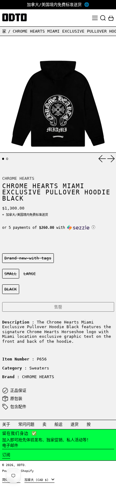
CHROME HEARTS (18, 178)
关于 (6, 424)
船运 (58, 424)
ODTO (20, 465)
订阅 (6, 454)
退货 (75, 424)
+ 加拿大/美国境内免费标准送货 (25, 214)
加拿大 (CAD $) (37, 480)
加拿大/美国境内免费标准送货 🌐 (58, 4)
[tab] (3, 159)
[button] (103, 18)
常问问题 (26, 424)
